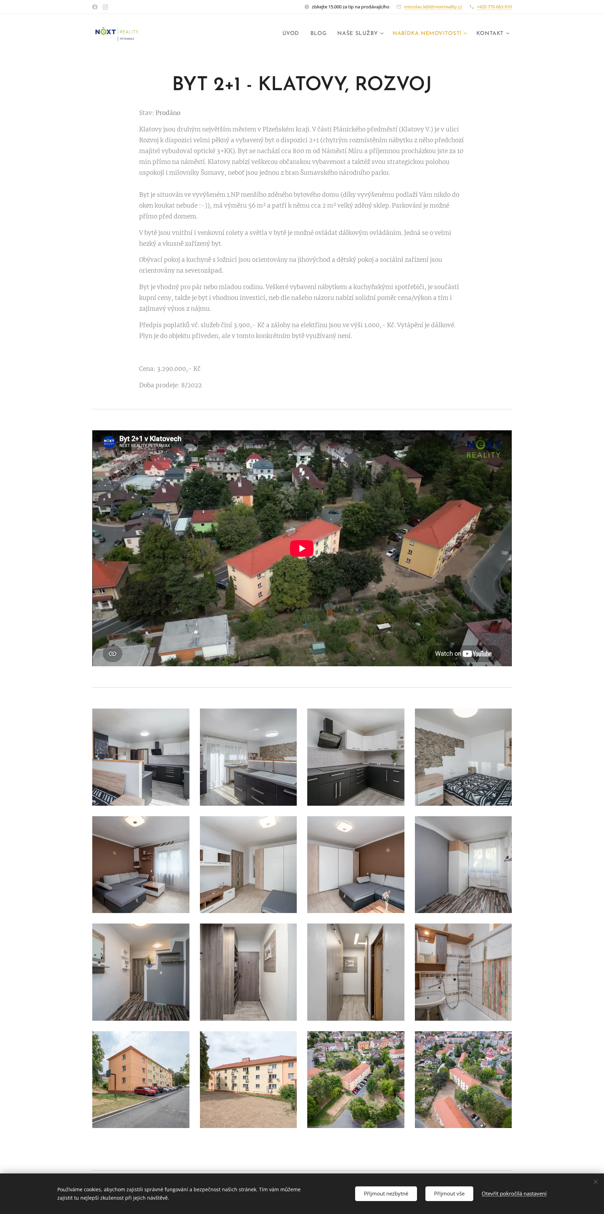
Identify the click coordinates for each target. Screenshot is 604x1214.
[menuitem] (293, 34)
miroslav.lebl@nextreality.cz (433, 6)
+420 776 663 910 (494, 6)
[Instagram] (105, 7)
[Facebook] (95, 7)
